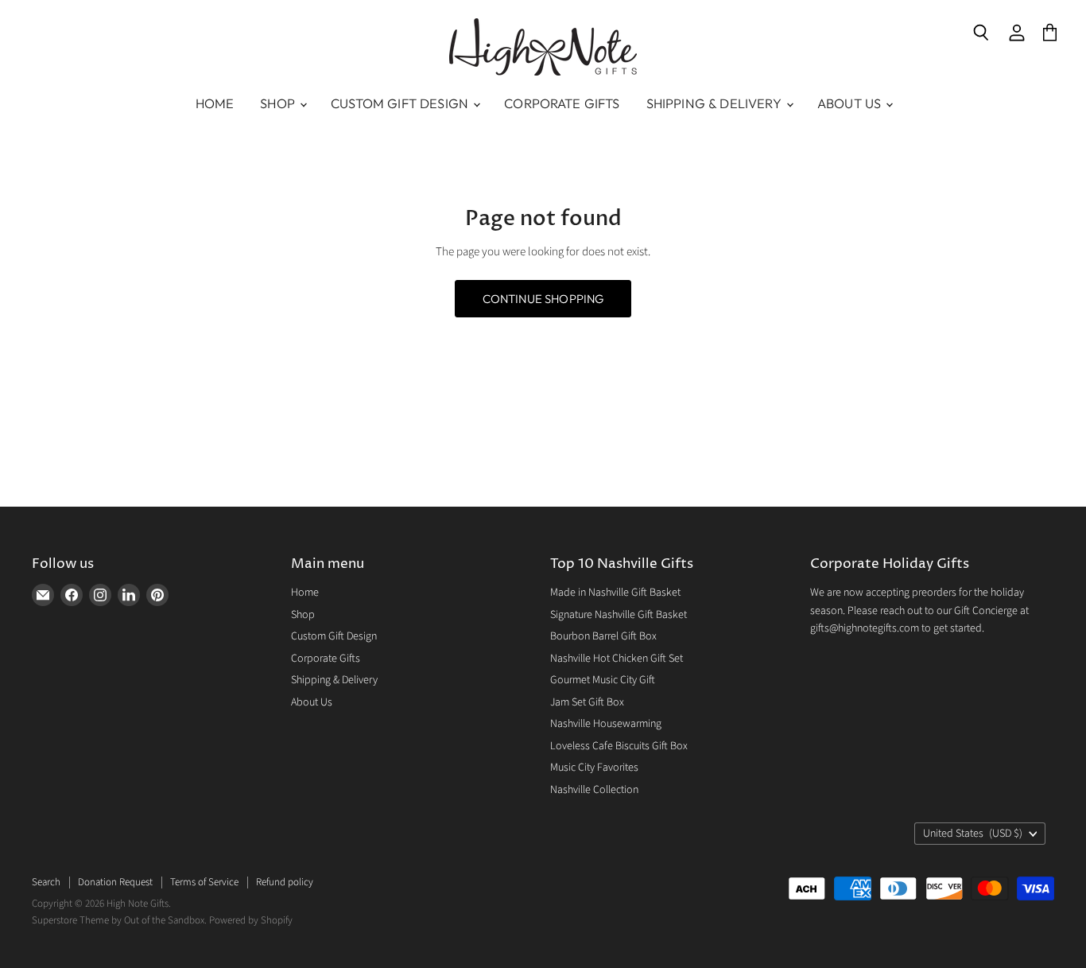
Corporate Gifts (561, 103)
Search (46, 882)
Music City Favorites (594, 768)
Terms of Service (204, 882)
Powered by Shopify (251, 920)
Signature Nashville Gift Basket (618, 615)
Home (215, 103)
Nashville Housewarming (605, 724)
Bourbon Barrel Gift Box (603, 636)
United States (972, 834)
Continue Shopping (543, 298)
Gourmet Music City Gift (602, 680)
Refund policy (284, 882)
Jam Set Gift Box (587, 702)
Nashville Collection (594, 790)
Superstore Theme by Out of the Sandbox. (119, 920)
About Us (850, 103)
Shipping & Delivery (715, 103)
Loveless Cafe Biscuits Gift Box (619, 746)
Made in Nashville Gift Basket (615, 593)
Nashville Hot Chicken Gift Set (616, 659)
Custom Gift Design (401, 103)
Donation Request (115, 882)
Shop (279, 103)
